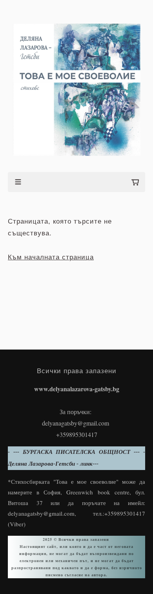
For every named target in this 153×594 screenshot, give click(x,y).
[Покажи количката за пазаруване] (135, 182)
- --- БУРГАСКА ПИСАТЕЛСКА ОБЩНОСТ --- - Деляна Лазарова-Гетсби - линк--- (76, 458)
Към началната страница (51, 257)
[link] (76, 90)
